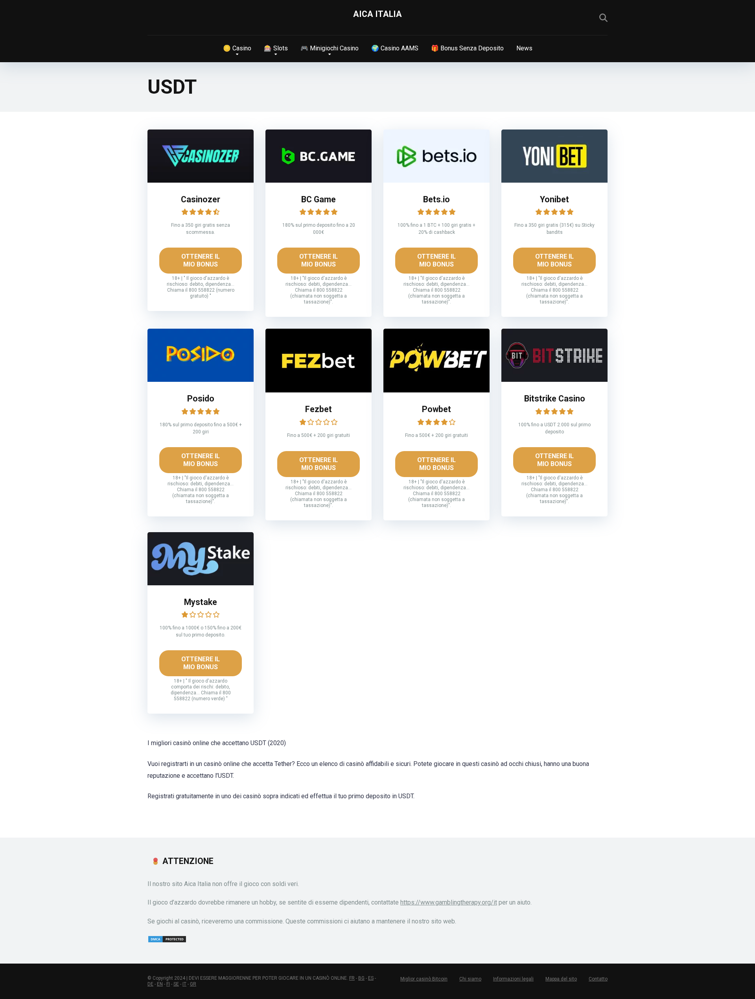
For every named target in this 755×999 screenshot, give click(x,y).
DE (150, 984)
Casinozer (200, 199)
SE (176, 984)
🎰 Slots (276, 48)
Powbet (436, 409)
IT (184, 984)
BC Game (318, 199)
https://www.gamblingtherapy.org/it (448, 902)
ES (371, 978)
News (524, 48)
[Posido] (200, 379)
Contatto (598, 979)
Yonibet (554, 199)
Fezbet (318, 409)
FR (352, 978)
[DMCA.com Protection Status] (167, 941)
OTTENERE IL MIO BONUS (200, 260)
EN (160, 984)
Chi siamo (470, 979)
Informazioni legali (513, 979)
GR (193, 984)
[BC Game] (318, 180)
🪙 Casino (237, 48)
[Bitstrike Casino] (554, 379)
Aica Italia (377, 14)
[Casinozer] (200, 180)
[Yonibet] (554, 180)
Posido (200, 398)
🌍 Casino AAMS (394, 48)
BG (361, 978)
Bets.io (436, 199)
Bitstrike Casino (554, 398)
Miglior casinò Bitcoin (423, 979)
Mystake (200, 602)
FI (168, 984)
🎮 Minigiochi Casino (329, 48)
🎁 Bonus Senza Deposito (467, 48)
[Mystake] (200, 583)
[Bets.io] (436, 180)
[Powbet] (436, 390)
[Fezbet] (318, 390)
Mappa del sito (561, 979)
